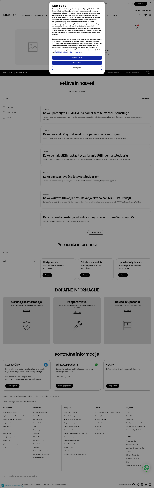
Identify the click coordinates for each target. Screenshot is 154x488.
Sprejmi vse (77, 58)
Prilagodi (77, 68)
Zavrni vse (77, 63)
